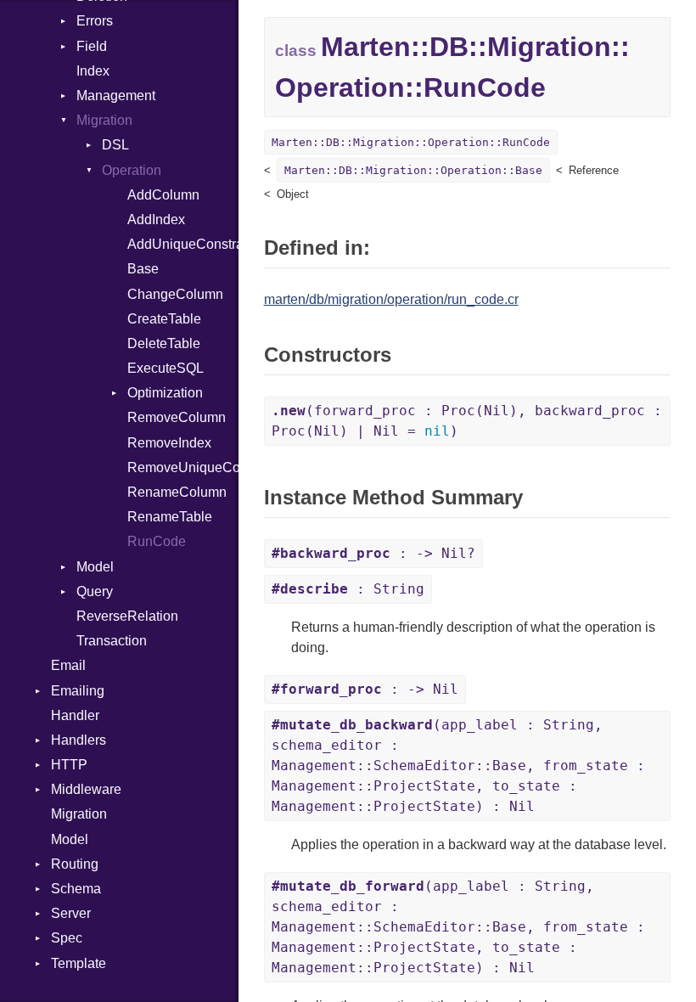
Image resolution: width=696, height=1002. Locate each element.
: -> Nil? (373, 553)
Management (115, 95)
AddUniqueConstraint (183, 244)
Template (78, 963)
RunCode (156, 541)
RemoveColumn (176, 417)
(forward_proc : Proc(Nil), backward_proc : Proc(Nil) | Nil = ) (467, 420)
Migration (104, 120)
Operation (131, 170)
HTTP (69, 764)
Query (94, 591)
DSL (115, 145)
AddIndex (156, 219)
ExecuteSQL (165, 368)
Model (95, 567)
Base (143, 269)
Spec (66, 938)
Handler (75, 715)
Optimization (165, 393)
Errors (94, 21)
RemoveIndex (169, 443)
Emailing (77, 691)
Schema (76, 888)
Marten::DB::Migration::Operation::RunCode (411, 142)
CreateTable (164, 319)
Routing (74, 864)
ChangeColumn (175, 294)
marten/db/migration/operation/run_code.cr (391, 299)
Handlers (78, 740)
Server (71, 913)
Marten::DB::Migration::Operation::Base (413, 170)
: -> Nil (365, 689)
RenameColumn (177, 492)
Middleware (86, 789)
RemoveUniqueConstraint (183, 467)
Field (91, 46)
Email (68, 665)
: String (348, 589)
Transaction (111, 640)
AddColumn (163, 195)
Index (92, 71)
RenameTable (169, 516)
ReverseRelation (127, 616)
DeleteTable (163, 343)
